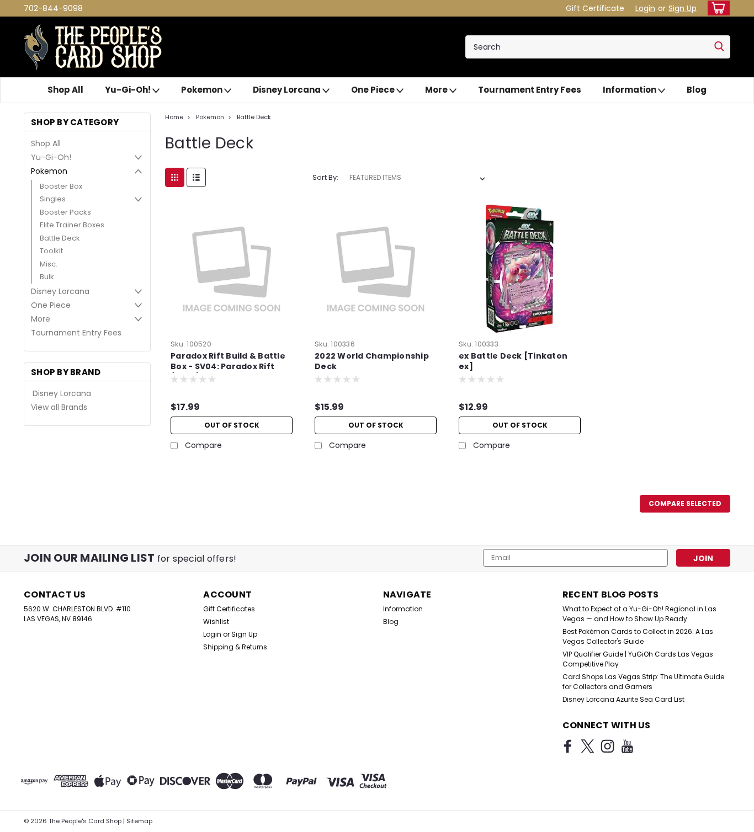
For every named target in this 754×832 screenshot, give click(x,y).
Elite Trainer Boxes (72, 225)
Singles (53, 199)
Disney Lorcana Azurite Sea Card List (623, 699)
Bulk (47, 276)
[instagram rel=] (607, 746)
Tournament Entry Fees (529, 89)
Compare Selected (685, 503)
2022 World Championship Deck (372, 361)
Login (645, 8)
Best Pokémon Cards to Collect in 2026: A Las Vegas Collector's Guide (637, 636)
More (437, 89)
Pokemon (202, 89)
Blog (697, 89)
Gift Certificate (595, 8)
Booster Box (61, 186)
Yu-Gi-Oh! (128, 89)
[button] (753, 826)
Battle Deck (60, 238)
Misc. (48, 264)
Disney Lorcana (287, 89)
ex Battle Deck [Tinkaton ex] (513, 361)
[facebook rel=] (568, 746)
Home (174, 117)
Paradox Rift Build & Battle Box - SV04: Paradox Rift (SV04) (228, 366)
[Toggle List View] (196, 177)
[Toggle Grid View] (174, 177)
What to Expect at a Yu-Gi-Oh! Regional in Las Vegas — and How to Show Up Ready (639, 613)
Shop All (65, 89)
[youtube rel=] (627, 746)
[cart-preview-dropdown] (716, 8)
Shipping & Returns (235, 647)
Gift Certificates (229, 609)
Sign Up (682, 8)
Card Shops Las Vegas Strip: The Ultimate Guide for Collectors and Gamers (643, 681)
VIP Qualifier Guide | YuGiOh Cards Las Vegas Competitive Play (637, 659)
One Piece (373, 89)
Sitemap (139, 821)
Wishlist (216, 621)
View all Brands (59, 407)
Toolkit (51, 251)
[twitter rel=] (587, 746)
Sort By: (325, 177)
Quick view (232, 327)
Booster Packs (65, 212)
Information (630, 89)
